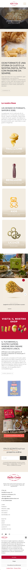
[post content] (14, 290)
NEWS (3, 521)
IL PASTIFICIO (5, 90)
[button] (26, 537)
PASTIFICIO (4, 510)
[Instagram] (9, 534)
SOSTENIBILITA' (5, 514)
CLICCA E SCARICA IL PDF (13, 435)
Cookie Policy (9, 568)
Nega (14, 561)
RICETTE (3, 519)
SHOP (3, 523)
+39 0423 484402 (6, 496)
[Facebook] (2, 534)
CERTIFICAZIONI (5, 525)
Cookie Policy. (14, 463)
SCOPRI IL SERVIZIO (6, 373)
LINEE (3, 504)
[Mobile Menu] (24, 4)
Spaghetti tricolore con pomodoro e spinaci (14, 304)
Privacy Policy (17, 568)
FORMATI (4, 506)
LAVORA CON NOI (6, 529)
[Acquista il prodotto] (23, 280)
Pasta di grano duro (14, 303)
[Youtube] (5, 534)
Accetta (14, 557)
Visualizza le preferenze (14, 565)
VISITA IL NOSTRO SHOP (14, 320)
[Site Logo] (14, 4)
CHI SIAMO (4, 512)
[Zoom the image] (14, 323)
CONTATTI (4, 527)
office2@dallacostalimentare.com (10, 498)
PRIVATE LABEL (5, 508)
